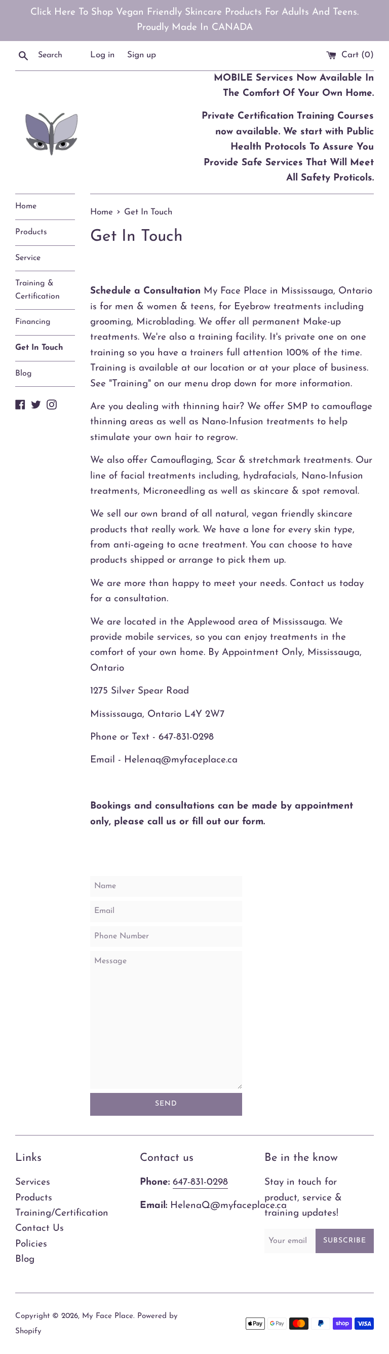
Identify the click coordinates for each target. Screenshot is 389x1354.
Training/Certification (61, 1213)
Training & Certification (37, 290)
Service (28, 258)
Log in (102, 55)
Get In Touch (39, 348)
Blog (23, 374)
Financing (33, 322)
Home (25, 206)
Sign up (141, 55)
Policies (31, 1244)
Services (32, 1182)
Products (31, 232)
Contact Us (39, 1228)
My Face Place (107, 1316)
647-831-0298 (200, 1182)
